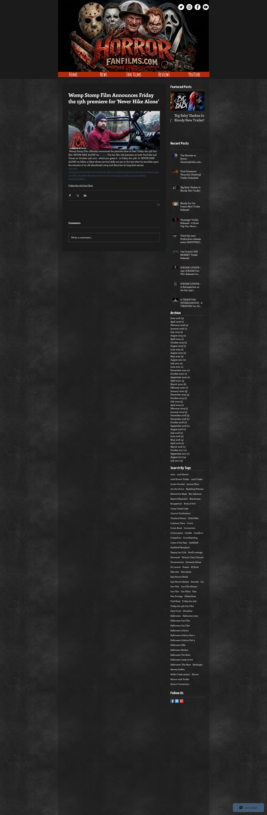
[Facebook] (198, 7)
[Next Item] (199, 101)
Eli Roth (195, 567)
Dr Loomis (175, 567)
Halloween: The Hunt (180, 664)
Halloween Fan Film (180, 625)
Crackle (188, 532)
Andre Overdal (177, 484)
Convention (189, 527)
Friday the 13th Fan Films (80, 185)
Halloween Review (179, 649)
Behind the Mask (178, 493)
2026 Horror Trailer (179, 479)
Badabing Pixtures (194, 488)
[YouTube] (206, 7)
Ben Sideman (195, 493)
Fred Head (175, 601)
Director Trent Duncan (193, 557)
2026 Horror (183, 474)
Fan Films (186, 591)
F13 (202, 581)
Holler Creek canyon (180, 674)
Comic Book (176, 527)
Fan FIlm (174, 586)
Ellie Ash (174, 571)
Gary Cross (175, 610)
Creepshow (175, 537)
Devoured (175, 557)
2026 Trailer (197, 479)
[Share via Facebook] (69, 195)
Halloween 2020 (190, 615)
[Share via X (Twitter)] (77, 195)
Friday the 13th (189, 601)
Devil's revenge (195, 552)
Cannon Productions (180, 513)
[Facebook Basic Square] (172, 701)
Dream (185, 567)
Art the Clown (177, 488)
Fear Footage (176, 596)
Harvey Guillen (177, 669)
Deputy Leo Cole (178, 552)
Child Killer (193, 518)
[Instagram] (189, 7)
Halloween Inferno (179, 630)
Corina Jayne (176, 532)
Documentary (177, 562)
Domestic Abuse (193, 562)
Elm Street (186, 571)
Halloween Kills (177, 644)
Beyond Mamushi (179, 498)
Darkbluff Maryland (180, 547)
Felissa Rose (190, 596)
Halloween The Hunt (180, 654)
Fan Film (174, 591)
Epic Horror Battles (179, 581)
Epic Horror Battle (179, 576)
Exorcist (195, 581)
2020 (172, 474)
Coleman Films (177, 523)
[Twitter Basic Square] (177, 701)
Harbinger (198, 664)
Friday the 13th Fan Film (182, 606)
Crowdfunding (190, 537)
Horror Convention (179, 684)
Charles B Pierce (178, 518)
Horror (195, 674)
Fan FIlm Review (189, 586)
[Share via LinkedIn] (85, 195)
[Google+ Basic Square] (181, 701)
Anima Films (192, 484)
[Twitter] (181, 7)
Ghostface (188, 610)
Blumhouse (195, 498)
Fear (194, 591)
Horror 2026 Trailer (179, 679)
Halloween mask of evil (181, 659)
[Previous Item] (175, 101)
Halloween (175, 615)
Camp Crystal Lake (179, 508)
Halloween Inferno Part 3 (182, 640)
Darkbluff (193, 542)
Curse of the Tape (178, 542)
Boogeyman (176, 503)
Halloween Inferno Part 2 (182, 635)
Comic (190, 523)
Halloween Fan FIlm (180, 620)
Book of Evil (189, 503)
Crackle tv (198, 532)
